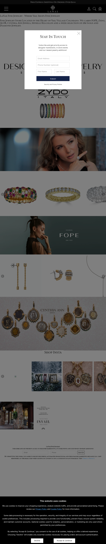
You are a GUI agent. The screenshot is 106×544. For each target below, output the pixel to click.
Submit (53, 79)
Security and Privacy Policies (53, 84)
